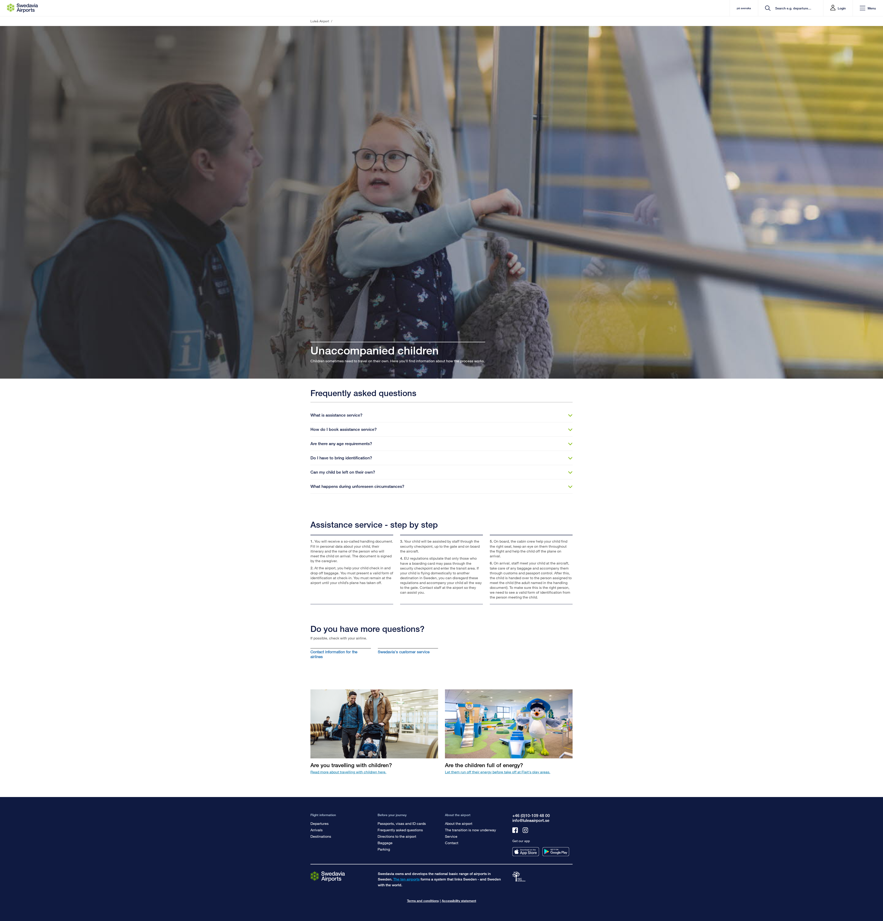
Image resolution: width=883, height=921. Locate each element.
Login (842, 8)
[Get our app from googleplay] (555, 851)
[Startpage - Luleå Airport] (22, 8)
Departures (319, 823)
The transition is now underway (470, 830)
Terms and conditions (423, 901)
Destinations (320, 836)
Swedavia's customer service (404, 651)
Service (451, 836)
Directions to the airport (397, 836)
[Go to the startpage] (327, 876)
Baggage (385, 842)
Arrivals (316, 830)
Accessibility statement (459, 901)
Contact (451, 842)
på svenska (744, 8)
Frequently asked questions (400, 830)
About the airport (458, 823)
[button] (868, 8)
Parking (384, 849)
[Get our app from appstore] (525, 851)
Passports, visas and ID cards (402, 823)
